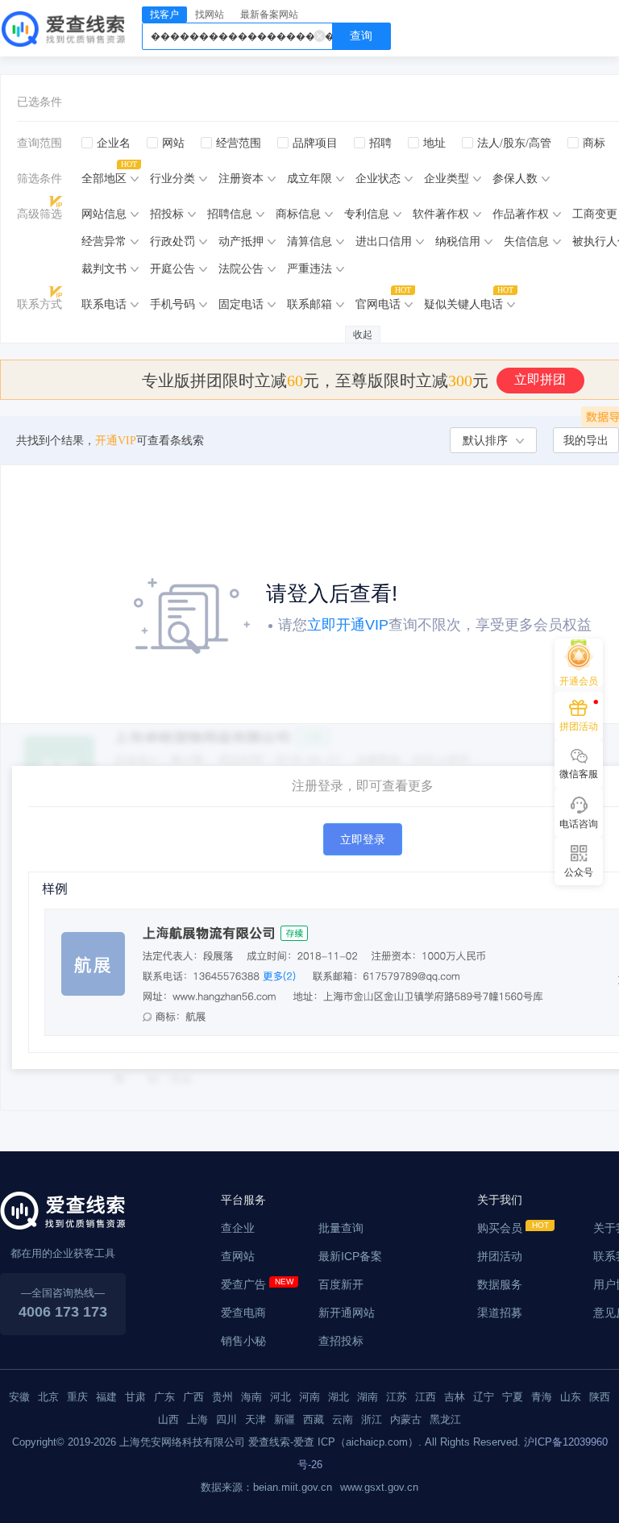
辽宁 (483, 1397)
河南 (309, 1397)
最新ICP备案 (350, 1256)
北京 (48, 1397)
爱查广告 (243, 1284)
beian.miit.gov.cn (292, 1487)
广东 (164, 1397)
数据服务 (499, 1284)
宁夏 (512, 1397)
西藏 (313, 1419)
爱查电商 (243, 1312)
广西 (193, 1397)
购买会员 (499, 1227)
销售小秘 (243, 1340)
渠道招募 (499, 1312)
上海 (197, 1419)
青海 (541, 1397)
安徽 (19, 1397)
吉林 (454, 1397)
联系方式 (39, 304)
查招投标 (341, 1340)
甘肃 (135, 1397)
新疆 (284, 1419)
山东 (570, 1397)
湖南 (367, 1397)
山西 (168, 1419)
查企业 (238, 1227)
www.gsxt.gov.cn (379, 1487)
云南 (342, 1419)
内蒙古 (406, 1419)
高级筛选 (39, 214)
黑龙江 (445, 1419)
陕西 (599, 1397)
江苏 (396, 1397)
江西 (425, 1397)
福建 (106, 1397)
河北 (280, 1397)
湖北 (338, 1397)
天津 (255, 1419)
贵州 (222, 1397)
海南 (251, 1397)
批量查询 (341, 1227)
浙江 (371, 1419)
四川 (226, 1419)
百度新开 (341, 1284)
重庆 (77, 1397)
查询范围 (39, 143)
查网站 (238, 1256)
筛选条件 (39, 179)
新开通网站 (346, 1312)
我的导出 (586, 441)
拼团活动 (499, 1256)
